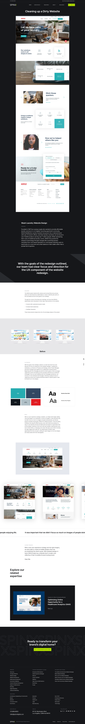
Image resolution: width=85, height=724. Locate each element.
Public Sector (57, 699)
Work (30, 4)
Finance (34, 698)
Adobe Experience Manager (38, 673)
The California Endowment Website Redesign (64, 671)
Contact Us (59, 721)
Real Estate (57, 701)
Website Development (14, 677)
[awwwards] (83, 361)
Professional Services (59, 698)
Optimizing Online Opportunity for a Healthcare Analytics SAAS (59, 602)
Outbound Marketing (14, 690)
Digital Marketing (13, 688)
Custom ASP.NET (36, 677)
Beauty (11, 698)
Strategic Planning (14, 673)
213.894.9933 (13, 0)
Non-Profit (57, 696)
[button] (71, 5)
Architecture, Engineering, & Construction (18, 696)
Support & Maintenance (15, 684)
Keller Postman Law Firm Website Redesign (64, 677)
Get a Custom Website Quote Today (43, 649)
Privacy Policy (64, 721)
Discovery (12, 671)
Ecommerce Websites (14, 681)
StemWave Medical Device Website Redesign (64, 679)
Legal (33, 701)
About (54, 4)
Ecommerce (12, 703)
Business (12, 699)
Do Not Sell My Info (72, 721)
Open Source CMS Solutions (38, 681)
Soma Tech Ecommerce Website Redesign (63, 681)
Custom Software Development (16, 683)
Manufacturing (35, 703)
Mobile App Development (15, 679)
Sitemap (54, 721)
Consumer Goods (13, 701)
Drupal (33, 684)
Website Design (13, 675)
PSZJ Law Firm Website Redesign (62, 675)
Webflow (34, 679)
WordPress (34, 683)
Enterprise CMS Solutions (37, 671)
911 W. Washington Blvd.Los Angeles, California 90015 (41, 712)
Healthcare (34, 699)
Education (34, 696)
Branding (12, 686)
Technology (57, 703)
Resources (61, 4)
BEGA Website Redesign (60, 673)
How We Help (37, 4)
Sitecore (34, 675)
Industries (46, 4)
